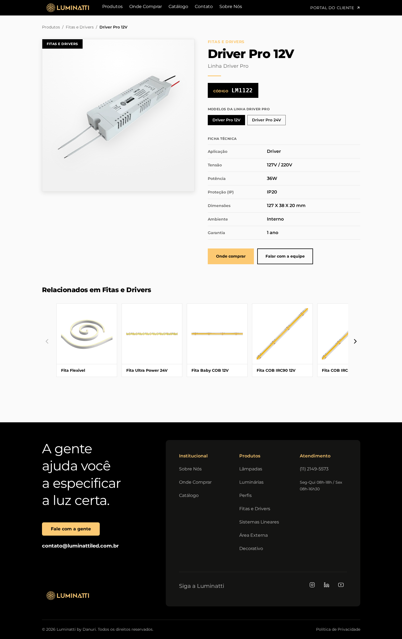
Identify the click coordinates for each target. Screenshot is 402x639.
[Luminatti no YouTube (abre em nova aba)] (341, 585)
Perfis (245, 495)
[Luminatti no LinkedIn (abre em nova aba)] (326, 585)
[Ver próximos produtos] (355, 341)
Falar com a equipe (285, 256)
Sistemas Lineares (259, 522)
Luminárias (251, 482)
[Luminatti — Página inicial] (67, 595)
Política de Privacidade (338, 629)
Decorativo (251, 548)
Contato (204, 6)
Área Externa (253, 535)
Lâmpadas (250, 469)
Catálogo (178, 6)
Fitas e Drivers (80, 27)
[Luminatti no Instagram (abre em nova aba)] (312, 585)
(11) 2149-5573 (314, 469)
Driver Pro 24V (266, 119)
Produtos (112, 6)
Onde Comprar (145, 6)
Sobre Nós (230, 6)
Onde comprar (231, 256)
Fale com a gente (71, 528)
